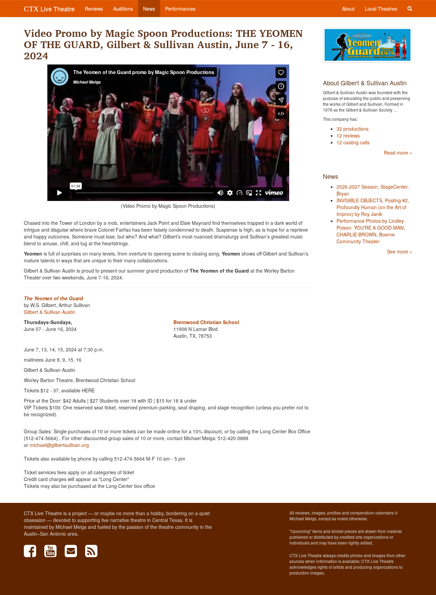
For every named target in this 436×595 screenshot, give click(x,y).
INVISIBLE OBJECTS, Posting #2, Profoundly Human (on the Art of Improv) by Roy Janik (373, 207)
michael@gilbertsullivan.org (59, 444)
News (149, 8)
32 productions (353, 128)
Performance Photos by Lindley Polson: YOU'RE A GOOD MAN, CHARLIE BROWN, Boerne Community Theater (371, 231)
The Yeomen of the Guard (53, 298)
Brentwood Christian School (206, 322)
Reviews (94, 8)
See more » (399, 251)
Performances (180, 8)
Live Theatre (49, 8)
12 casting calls (353, 142)
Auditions (123, 8)
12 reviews (348, 135)
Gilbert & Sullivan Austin (49, 311)
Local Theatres (381, 8)
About (348, 8)
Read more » (398, 152)
